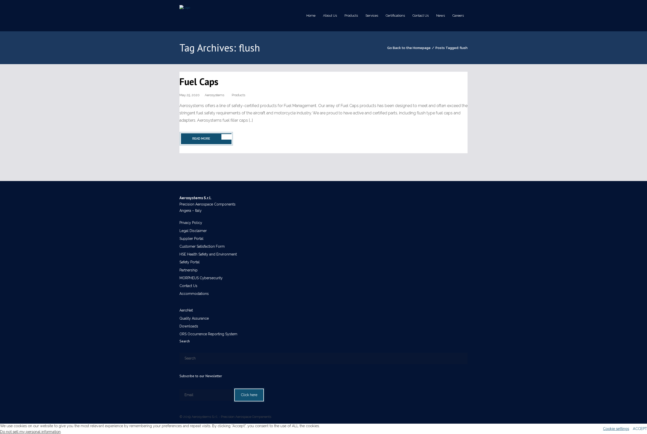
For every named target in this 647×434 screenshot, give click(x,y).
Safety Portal (189, 262)
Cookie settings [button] (616, 428)
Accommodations (194, 294)
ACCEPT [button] (640, 428)
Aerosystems (214, 95)
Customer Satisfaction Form (202, 246)
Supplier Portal (191, 239)
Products (238, 95)
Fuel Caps (198, 81)
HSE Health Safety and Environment (208, 254)
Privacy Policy (190, 223)
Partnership (188, 270)
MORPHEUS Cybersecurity (201, 278)
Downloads (188, 326)
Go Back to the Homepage (409, 48)
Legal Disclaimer (193, 231)
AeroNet (186, 310)
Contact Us (188, 286)
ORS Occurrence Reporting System (208, 334)
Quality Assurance (194, 318)
